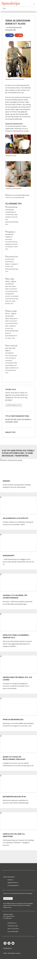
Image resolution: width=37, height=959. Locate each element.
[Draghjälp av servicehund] (12, 234)
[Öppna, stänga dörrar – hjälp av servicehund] (12, 316)
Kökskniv (6, 481)
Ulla (14, 389)
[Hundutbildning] (11, 207)
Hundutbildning (9, 209)
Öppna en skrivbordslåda (13, 719)
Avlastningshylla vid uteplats (15, 518)
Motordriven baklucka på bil (14, 797)
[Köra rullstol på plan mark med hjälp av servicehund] (12, 353)
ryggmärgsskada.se (12, 882)
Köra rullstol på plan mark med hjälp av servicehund (11, 358)
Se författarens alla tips (13, 405)
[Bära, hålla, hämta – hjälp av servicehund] (12, 284)
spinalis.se (10, 880)
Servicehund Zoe (9, 259)
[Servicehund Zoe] (11, 257)
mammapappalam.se (13, 885)
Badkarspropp (8, 556)
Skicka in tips (8, 898)
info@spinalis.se (12, 923)
